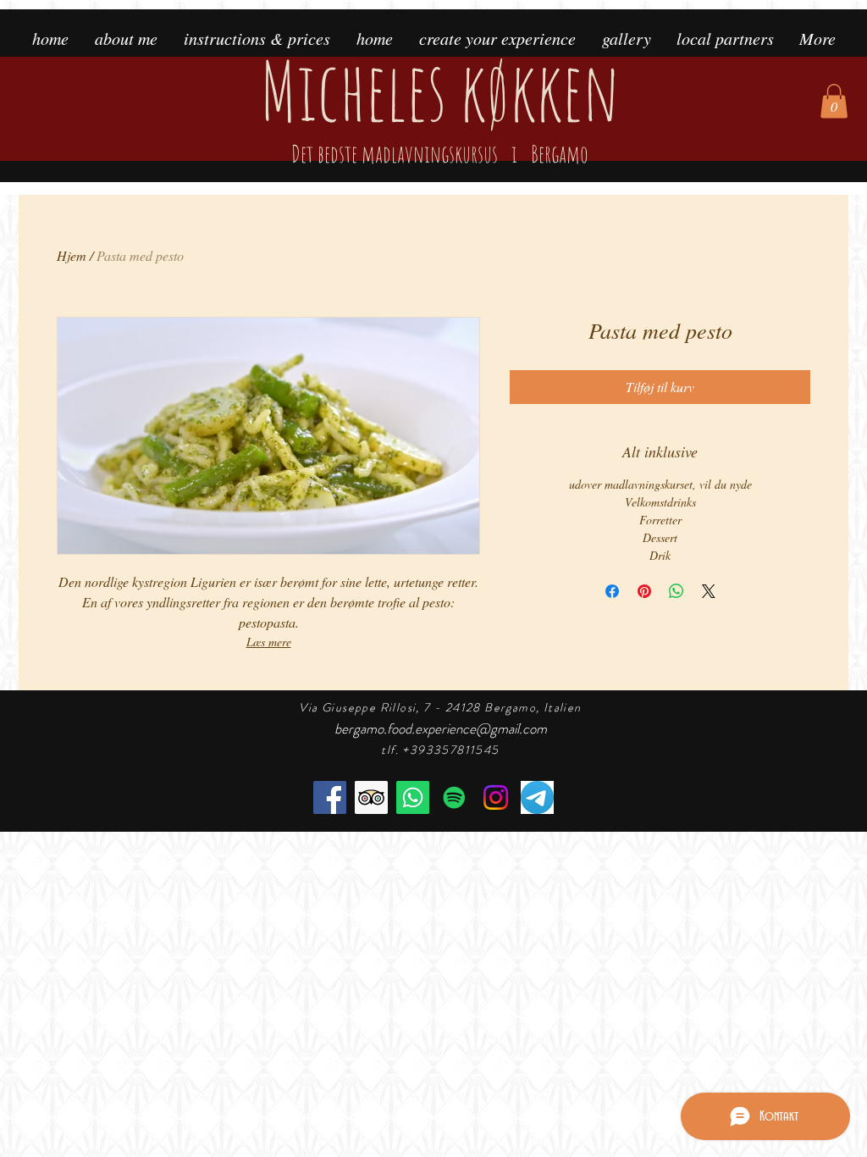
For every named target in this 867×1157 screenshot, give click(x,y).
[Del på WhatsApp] (676, 591)
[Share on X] (709, 591)
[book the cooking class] (412, 797)
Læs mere (268, 642)
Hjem (71, 255)
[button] (834, 101)
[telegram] (537, 797)
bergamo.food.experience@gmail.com (440, 728)
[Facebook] (329, 797)
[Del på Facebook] (612, 591)
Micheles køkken (440, 104)
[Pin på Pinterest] (644, 591)
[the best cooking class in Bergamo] (371, 797)
